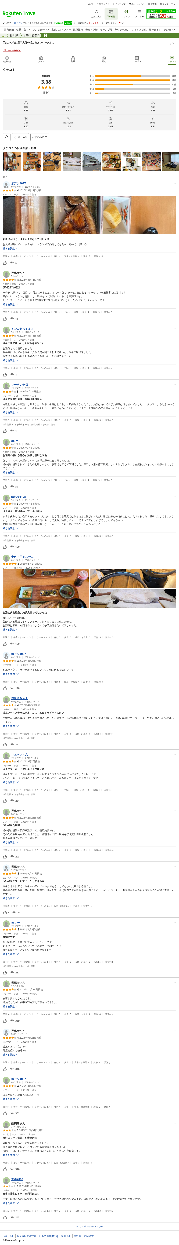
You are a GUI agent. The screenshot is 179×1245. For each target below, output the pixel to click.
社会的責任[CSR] (48, 1236)
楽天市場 (152, 4)
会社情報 (9, 1236)
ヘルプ (90, 4)
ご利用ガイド (103, 4)
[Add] (171, 44)
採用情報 (66, 1236)
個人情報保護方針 (26, 1236)
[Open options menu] (174, 183)
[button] (12, 161)
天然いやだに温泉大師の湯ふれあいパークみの (28, 42)
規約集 (77, 1236)
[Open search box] (6, 137)
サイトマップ (119, 4)
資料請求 (89, 1236)
